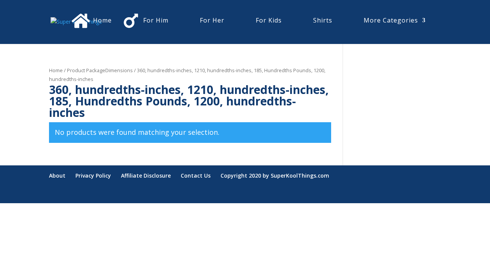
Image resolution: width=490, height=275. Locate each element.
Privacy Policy (93, 175)
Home (56, 70)
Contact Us (196, 175)
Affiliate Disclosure (146, 175)
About (57, 175)
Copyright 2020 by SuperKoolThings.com (274, 175)
